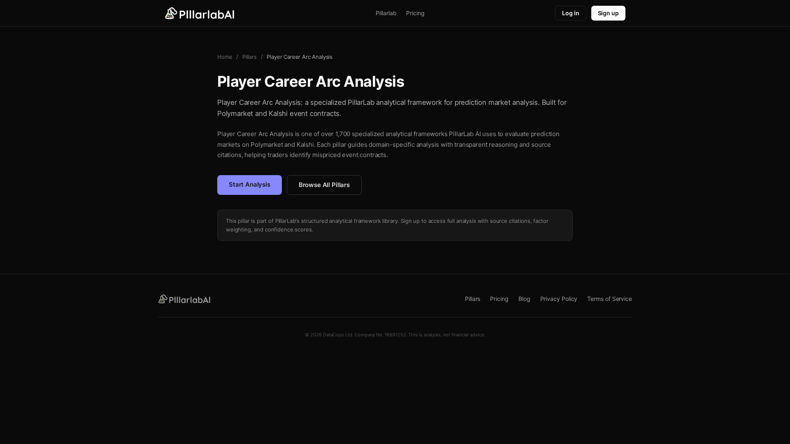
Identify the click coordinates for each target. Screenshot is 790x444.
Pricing (415, 12)
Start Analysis (249, 184)
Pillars (249, 56)
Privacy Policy (559, 298)
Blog (524, 298)
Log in (570, 12)
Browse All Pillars (324, 185)
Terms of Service (609, 298)
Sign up (608, 12)
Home (224, 56)
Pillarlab (386, 12)
